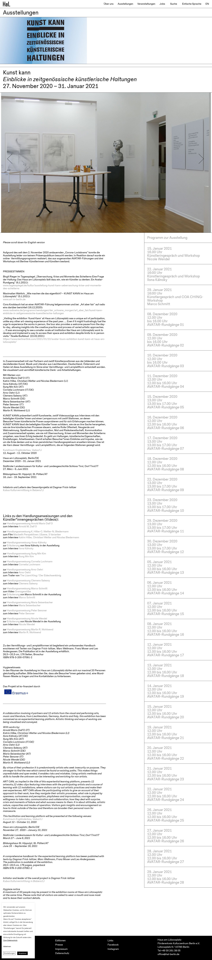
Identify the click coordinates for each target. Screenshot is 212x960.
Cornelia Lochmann (29, 564)
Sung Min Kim (26, 556)
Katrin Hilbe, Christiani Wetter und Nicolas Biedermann (49, 537)
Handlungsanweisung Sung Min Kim (26, 553)
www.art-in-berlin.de (14, 299)
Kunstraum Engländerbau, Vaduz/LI (22, 450)
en (207, 3)
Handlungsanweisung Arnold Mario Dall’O (30, 523)
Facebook (113, 944)
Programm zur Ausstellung (167, 238)
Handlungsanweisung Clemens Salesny (28, 580)
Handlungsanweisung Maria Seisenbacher (30, 602)
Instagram (113, 949)
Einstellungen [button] (9, 953)
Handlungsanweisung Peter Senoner (27, 610)
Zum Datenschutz (10, 940)
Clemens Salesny (28, 583)
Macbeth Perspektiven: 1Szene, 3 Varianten (37, 534)
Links (110, 940)
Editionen (60, 940)
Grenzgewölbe (23, 591)
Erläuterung (13, 545)
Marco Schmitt (27, 597)
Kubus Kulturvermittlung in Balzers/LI (23, 490)
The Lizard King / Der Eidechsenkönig (40, 575)
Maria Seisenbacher (30, 605)
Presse (59, 944)
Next (201, 159)
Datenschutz (62, 953)
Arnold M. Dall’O (28, 526)
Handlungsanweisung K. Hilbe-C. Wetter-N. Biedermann (38, 531)
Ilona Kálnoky (26, 548)
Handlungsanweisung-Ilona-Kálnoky (27, 542)
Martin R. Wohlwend (30, 632)
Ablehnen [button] (7, 947)
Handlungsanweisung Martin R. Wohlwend (30, 629)
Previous (9, 159)
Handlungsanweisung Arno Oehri (25, 569)
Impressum (61, 949)
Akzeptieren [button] (22, 953)
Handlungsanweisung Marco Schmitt (27, 588)
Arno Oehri (25, 572)
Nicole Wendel (27, 624)
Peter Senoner (27, 613)
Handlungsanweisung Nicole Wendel (27, 618)
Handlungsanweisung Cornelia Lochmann (29, 561)
